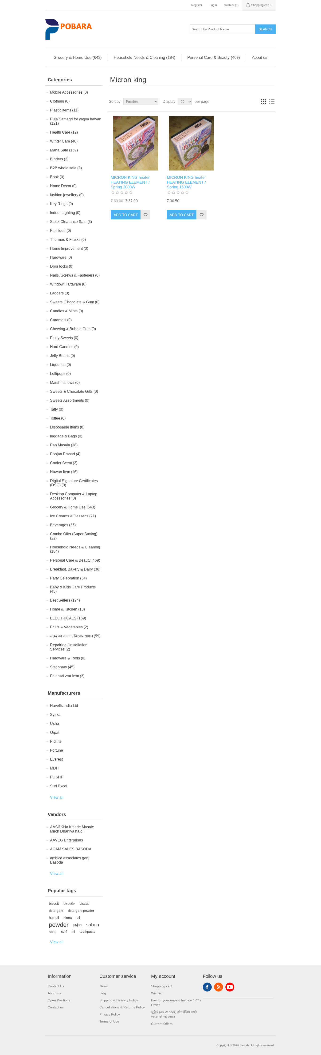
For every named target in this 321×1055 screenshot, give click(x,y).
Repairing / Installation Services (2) (68, 647)
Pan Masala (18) (64, 445)
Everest (56, 759)
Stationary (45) (62, 667)
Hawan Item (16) (64, 472)
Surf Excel (58, 786)
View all (56, 797)
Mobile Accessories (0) (69, 92)
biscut (84, 903)
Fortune (56, 750)
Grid (263, 101)
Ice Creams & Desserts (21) (73, 516)
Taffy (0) (56, 409)
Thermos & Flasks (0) (68, 240)
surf (64, 931)
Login (213, 5)
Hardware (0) (61, 257)
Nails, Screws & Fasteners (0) (75, 275)
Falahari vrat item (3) (67, 676)
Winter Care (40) (64, 141)
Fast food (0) (60, 231)
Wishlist (156, 993)
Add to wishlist (145, 214)
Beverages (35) (63, 525)
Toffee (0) (58, 418)
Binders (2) (59, 159)
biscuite (69, 903)
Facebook (207, 987)
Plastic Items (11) (64, 110)
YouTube (229, 987)
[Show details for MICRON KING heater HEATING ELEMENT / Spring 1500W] (191, 143)
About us (259, 57)
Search (265, 29)
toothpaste (87, 931)
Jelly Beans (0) (62, 356)
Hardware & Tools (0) (67, 658)
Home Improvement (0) (69, 248)
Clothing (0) (60, 101)
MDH (54, 768)
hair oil (54, 918)
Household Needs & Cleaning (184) (144, 57)
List (271, 101)
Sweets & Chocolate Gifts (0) (74, 391)
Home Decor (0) (63, 186)
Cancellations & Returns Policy (122, 1007)
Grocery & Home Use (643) (78, 57)
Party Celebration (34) (68, 578)
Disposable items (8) (67, 427)
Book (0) (57, 177)
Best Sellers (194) (65, 600)
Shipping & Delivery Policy (118, 1000)
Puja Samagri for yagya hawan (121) (75, 121)
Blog (102, 993)
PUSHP (56, 777)
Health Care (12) (64, 132)
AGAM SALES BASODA (70, 849)
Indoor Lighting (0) (65, 213)
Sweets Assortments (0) (69, 400)
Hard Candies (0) (64, 347)
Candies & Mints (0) (66, 311)
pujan (77, 925)
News (103, 986)
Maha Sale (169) (64, 150)
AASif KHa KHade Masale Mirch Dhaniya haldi (72, 829)
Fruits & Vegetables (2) (69, 627)
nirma (67, 918)
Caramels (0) (61, 320)
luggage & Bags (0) (66, 436)
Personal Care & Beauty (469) (213, 57)
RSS (218, 987)
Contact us (56, 1007)
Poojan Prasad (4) (65, 454)
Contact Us (56, 986)
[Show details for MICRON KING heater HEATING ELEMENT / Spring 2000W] (135, 143)
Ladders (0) (59, 293)
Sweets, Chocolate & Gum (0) (74, 302)
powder (59, 924)
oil (78, 918)
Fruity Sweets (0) (64, 338)
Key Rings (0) (61, 204)
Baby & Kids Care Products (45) (73, 589)
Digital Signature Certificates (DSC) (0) (74, 483)
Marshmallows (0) (65, 383)
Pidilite (56, 741)
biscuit (54, 903)
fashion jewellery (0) (67, 195)
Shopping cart (161, 986)
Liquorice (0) (60, 365)
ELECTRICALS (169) (68, 618)
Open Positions (59, 1000)
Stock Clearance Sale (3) (71, 222)
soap (52, 932)
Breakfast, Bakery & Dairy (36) (75, 569)
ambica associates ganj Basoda (69, 860)
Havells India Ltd (64, 706)
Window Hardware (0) (68, 284)
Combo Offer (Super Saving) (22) (73, 536)
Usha (54, 724)
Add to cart (126, 215)
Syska (55, 715)
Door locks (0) (61, 266)
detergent (56, 910)
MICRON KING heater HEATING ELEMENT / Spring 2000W (130, 182)
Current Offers (161, 1024)
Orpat (54, 732)
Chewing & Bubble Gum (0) (73, 329)
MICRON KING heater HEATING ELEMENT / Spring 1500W (186, 182)
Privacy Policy (109, 1014)
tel (73, 932)
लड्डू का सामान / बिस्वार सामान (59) (75, 636)
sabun (92, 924)
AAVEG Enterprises (66, 840)
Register (196, 5)
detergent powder (81, 910)
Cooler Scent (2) (63, 463)
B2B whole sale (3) (66, 168)
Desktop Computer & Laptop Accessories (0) (73, 496)
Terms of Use (109, 1021)
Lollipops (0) (60, 374)
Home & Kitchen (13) (67, 609)
